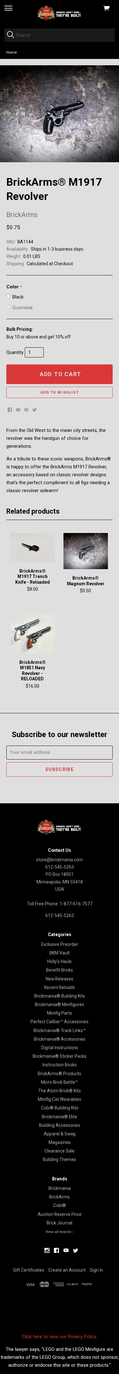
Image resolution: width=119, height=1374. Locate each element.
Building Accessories (59, 1125)
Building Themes (59, 1159)
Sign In (96, 1270)
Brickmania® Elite (59, 1116)
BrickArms (59, 1196)
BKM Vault (60, 952)
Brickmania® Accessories (59, 1039)
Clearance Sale (59, 1150)
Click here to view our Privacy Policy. (59, 1336)
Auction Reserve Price (60, 1214)
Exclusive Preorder (59, 944)
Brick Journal (59, 1222)
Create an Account (67, 1270)
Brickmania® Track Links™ (60, 1030)
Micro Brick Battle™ (59, 1082)
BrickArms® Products (59, 1073)
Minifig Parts (59, 1013)
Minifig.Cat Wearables (59, 1099)
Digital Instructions (59, 1047)
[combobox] (59, 35)
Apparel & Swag (60, 1133)
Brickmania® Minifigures (59, 1004)
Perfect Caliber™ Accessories (59, 1021)
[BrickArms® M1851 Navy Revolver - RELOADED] (32, 634)
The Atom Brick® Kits (59, 1090)
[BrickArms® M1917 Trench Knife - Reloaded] (32, 547)
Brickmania (60, 1188)
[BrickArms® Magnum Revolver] (85, 551)
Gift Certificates (28, 1270)
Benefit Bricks (59, 970)
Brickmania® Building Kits (59, 995)
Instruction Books (60, 1064)
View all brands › (59, 1232)
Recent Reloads (59, 987)
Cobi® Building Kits (59, 1107)
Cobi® (59, 1205)
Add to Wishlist (59, 392)
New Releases (59, 978)
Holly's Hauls (59, 961)
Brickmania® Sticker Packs (60, 1056)
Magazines (60, 1142)
